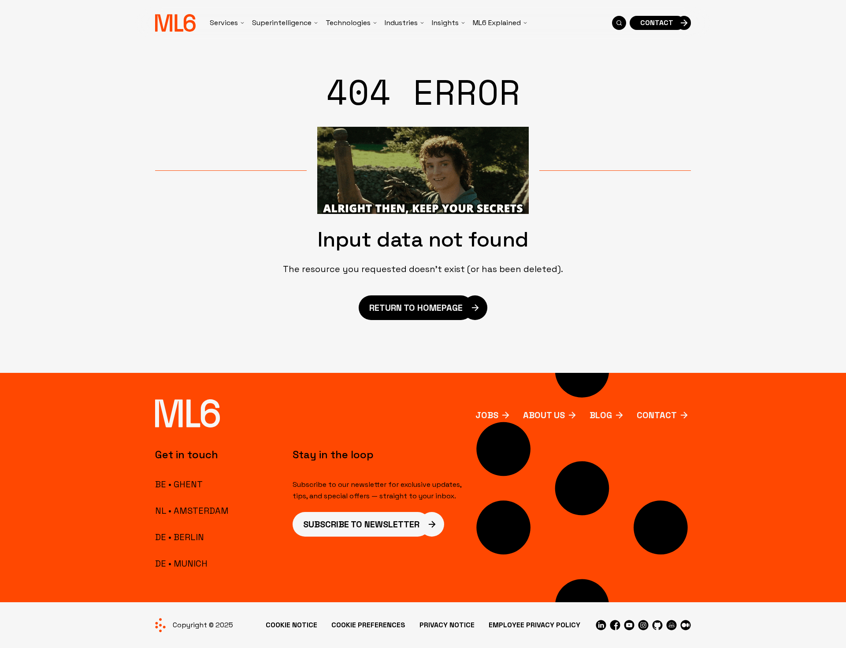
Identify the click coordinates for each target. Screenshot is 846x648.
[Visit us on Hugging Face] (671, 625)
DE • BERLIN (179, 537)
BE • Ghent (179, 484)
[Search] (619, 23)
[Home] (175, 23)
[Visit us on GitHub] (657, 625)
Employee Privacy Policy (534, 625)
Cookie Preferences (368, 625)
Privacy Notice (447, 625)
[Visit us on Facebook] (615, 625)
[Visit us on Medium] (685, 625)
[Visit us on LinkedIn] (601, 625)
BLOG (601, 415)
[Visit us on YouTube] (629, 625)
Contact (657, 415)
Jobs (486, 415)
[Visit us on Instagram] (643, 625)
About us (544, 415)
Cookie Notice (291, 625)
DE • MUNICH (181, 563)
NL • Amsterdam (192, 510)
